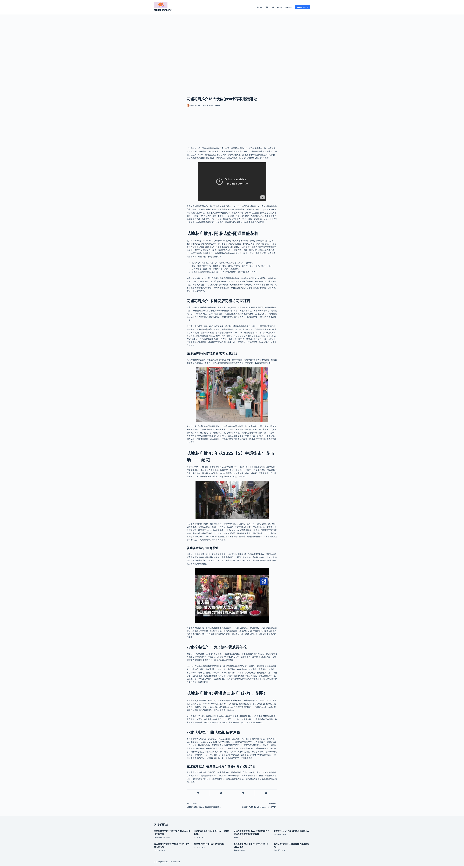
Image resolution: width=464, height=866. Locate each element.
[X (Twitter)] (220, 793)
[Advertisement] (232, 51)
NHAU (279, 7)
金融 (272, 7)
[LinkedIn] (266, 793)
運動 (266, 7)
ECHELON (288, 7)
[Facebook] (198, 793)
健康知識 (259, 7)
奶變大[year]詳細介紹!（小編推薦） (210, 844)
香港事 (217, 105)
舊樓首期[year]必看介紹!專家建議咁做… (291, 831)
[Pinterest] (243, 793)
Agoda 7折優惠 (302, 7)
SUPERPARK (163, 10)
